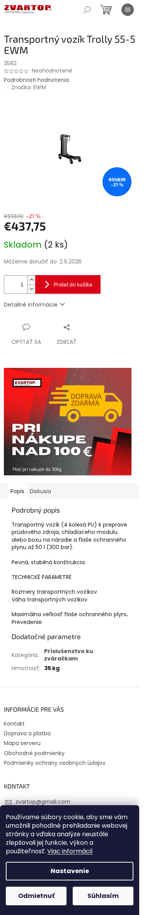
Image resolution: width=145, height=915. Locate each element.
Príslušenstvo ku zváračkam (68, 654)
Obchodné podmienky (34, 753)
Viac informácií (70, 851)
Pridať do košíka (73, 284)
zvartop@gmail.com (42, 802)
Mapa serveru (22, 743)
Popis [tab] (17, 491)
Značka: (28, 87)
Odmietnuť (36, 895)
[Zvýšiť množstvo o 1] (31, 280)
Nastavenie (70, 870)
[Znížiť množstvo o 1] (31, 288)
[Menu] (127, 9)
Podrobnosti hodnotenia (36, 80)
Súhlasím (103, 895)
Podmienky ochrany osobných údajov (55, 763)
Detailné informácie (31, 304)
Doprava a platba (27, 733)
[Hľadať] (87, 9)
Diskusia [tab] (40, 491)
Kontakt (14, 724)
